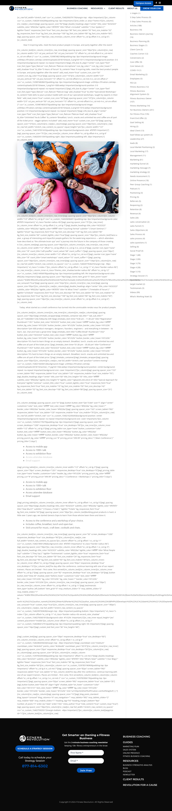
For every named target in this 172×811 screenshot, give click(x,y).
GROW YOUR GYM (152, 8)
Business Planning (138, 41)
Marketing (134, 159)
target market (136, 284)
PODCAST (127, 771)
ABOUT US (132, 8)
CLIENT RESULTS (116, 8)
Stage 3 (133, 263)
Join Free (86, 770)
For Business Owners (139, 110)
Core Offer (134, 62)
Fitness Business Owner (141, 98)
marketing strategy (138, 172)
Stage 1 (133, 255)
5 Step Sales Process (139, 17)
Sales (132, 217)
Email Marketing (137, 74)
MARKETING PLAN (131, 746)
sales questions (137, 242)
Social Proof (135, 251)
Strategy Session (137, 275)
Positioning (135, 193)
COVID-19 (134, 70)
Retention (134, 209)
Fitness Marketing (138, 105)
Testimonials (135, 288)
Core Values (135, 66)
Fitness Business (137, 87)
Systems (133, 280)
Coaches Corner (137, 53)
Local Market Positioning (141, 147)
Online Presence (137, 180)
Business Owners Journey (141, 34)
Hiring (133, 126)
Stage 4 (133, 267)
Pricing (133, 197)
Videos (133, 292)
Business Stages (137, 45)
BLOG (125, 768)
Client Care (135, 49)
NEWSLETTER (129, 774)
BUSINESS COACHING (77, 8)
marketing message (139, 168)
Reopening (135, 205)
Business (134, 29)
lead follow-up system (140, 134)
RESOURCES (97, 8)
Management (136, 155)
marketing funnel (138, 163)
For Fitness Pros (137, 114)
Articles (133, 25)
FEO (132, 82)
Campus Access (143, 3)
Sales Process (136, 234)
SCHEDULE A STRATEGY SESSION (34, 748)
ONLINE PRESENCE (131, 753)
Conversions (135, 58)
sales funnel (135, 226)
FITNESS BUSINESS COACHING (136, 756)
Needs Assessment (138, 176)
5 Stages (134, 13)
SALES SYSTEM (129, 749)
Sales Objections (137, 230)
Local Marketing (137, 151)
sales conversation (138, 222)
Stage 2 (133, 259)
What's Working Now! (139, 296)
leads (132, 143)
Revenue (134, 213)
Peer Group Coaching (139, 184)
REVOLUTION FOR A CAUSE (140, 785)
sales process (136, 238)
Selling (133, 246)
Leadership (135, 139)
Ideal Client (135, 130)
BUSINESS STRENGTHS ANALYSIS (137, 765)
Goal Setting (135, 122)
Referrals (134, 201)
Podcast (133, 188)
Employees (135, 78)
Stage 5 (133, 271)
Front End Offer (137, 118)
